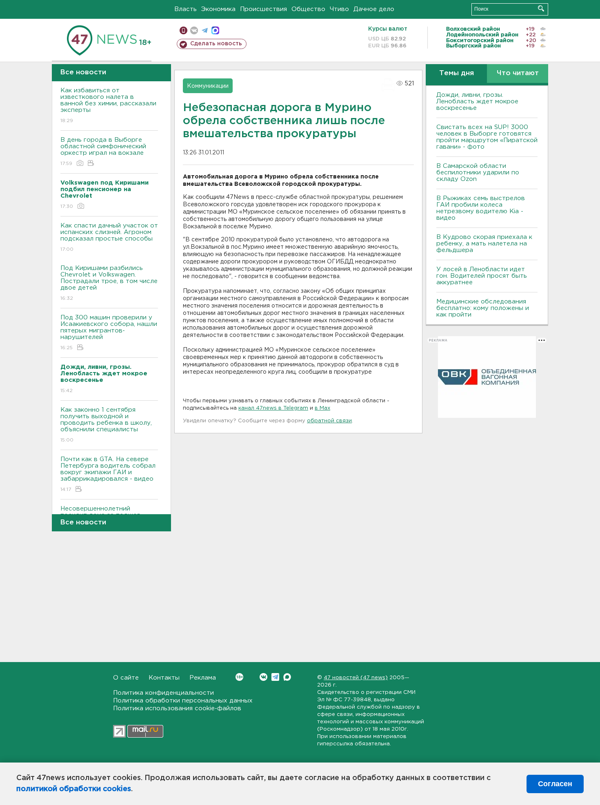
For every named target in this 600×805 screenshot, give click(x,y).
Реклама (202, 677)
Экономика (218, 9)
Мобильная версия (183, 30)
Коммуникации (208, 86)
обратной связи (329, 421)
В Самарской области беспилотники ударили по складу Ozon (477, 172)
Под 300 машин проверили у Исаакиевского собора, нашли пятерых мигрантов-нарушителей (108, 332)
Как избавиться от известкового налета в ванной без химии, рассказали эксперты (108, 105)
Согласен (555, 784)
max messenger (215, 30)
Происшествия (263, 9)
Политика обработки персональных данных (183, 700)
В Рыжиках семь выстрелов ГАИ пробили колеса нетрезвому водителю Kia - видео (480, 208)
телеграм (205, 30)
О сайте (126, 677)
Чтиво (339, 9)
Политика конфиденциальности (163, 693)
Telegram (275, 677)
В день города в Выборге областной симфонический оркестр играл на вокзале (103, 151)
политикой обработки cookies (73, 789)
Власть (185, 9)
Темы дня (456, 73)
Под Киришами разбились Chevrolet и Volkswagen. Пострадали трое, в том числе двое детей (109, 283)
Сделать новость (216, 43)
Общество (308, 9)
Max (287, 677)
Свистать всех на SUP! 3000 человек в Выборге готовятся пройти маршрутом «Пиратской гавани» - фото (487, 137)
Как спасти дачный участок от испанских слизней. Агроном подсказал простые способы (109, 237)
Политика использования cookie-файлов (177, 708)
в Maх (322, 408)
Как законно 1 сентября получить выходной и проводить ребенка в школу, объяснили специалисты (106, 424)
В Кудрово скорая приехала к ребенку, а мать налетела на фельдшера (484, 243)
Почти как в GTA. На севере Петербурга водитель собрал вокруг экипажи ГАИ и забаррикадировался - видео (108, 474)
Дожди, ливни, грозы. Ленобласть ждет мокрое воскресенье (477, 101)
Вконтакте (263, 677)
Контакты (164, 677)
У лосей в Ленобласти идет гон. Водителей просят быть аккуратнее (481, 276)
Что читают (518, 73)
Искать (541, 8)
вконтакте (194, 30)
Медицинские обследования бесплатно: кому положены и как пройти (482, 308)
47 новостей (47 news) (356, 678)
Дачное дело (373, 9)
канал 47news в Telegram (273, 408)
